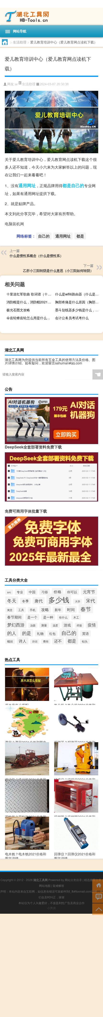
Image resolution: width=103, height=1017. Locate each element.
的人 (11, 633)
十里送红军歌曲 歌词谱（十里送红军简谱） (29, 294)
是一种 (48, 617)
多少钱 (58, 599)
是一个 (32, 617)
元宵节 (89, 591)
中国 (32, 591)
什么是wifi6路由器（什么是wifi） (78, 294)
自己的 (77, 185)
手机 (32, 610)
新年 (58, 609)
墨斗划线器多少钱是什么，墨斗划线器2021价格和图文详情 (78, 309)
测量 (44, 625)
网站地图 (45, 885)
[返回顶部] (97, 908)
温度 (55, 625)
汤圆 (32, 625)
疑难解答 (58, 885)
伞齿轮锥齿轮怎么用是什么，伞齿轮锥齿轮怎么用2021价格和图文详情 (29, 317)
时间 (71, 609)
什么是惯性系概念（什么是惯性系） (36, 255)
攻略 (45, 609)
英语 (85, 633)
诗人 (22, 641)
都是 (67, 185)
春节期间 (14, 616)
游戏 (67, 624)
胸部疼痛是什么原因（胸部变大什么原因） (78, 302)
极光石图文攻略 (18, 309)
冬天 (11, 600)
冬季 (25, 601)
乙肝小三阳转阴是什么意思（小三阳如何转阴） (58, 270)
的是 (26, 633)
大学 (77, 601)
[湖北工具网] (51, 16)
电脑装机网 (14, 224)
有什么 (63, 617)
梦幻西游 (15, 624)
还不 (58, 641)
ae (16, 84)
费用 (45, 641)
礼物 (40, 633)
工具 (21, 610)
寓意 (9, 610)
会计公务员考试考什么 (72, 317)
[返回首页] (97, 884)
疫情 (92, 625)
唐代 (38, 601)
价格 (57, 591)
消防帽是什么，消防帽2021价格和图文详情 (29, 302)
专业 (20, 592)
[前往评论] (97, 896)
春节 (85, 609)
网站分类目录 (73, 880)
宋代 (90, 600)
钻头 (85, 641)
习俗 (44, 591)
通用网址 (27, 185)
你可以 (72, 591)
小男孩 (51, 908)
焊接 (79, 625)
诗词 (34, 641)
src (9, 592)
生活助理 (19, 42)
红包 (52, 633)
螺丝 (10, 641)
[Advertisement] (51, 965)
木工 (76, 617)
